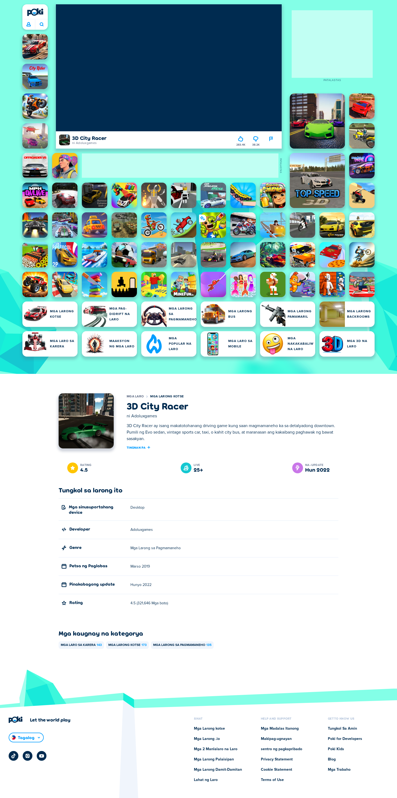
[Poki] (35, 12)
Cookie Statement (276, 770)
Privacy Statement (277, 759)
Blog (332, 759)
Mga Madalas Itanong (280, 728)
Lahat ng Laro (206, 780)
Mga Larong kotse (167, 396)
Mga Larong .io (207, 739)
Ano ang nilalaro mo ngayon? (41, 24)
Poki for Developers (345, 739)
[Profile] (28, 24)
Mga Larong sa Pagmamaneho (182, 645)
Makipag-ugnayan (276, 739)
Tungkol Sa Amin (342, 728)
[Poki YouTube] (41, 756)
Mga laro (135, 396)
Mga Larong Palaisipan (214, 759)
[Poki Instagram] (27, 756)
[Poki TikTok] (13, 756)
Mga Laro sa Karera (81, 645)
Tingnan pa (136, 447)
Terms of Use (272, 780)
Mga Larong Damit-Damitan (218, 770)
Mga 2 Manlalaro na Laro (215, 749)
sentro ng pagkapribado (281, 749)
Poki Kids (336, 749)
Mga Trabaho (339, 770)
